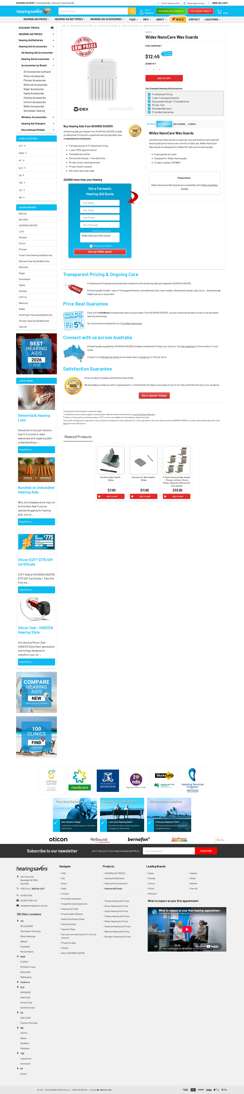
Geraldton (24, 1043)
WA (22, 197)
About (160, 19)
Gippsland (25, 946)
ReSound (23, 267)
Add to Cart (112, 496)
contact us (144, 357)
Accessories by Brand (33, 65)
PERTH (23, 1033)
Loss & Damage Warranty (144, 414)
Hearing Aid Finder (69, 908)
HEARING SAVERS (28, 225)
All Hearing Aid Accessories (37, 52)
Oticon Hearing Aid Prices (116, 906)
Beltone (23, 213)
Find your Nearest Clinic (167, 821)
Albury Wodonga (27, 936)
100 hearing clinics (110, 357)
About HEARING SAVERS (73, 953)
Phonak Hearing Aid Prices (116, 901)
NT (22, 160)
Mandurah (24, 1048)
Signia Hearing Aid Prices (116, 911)
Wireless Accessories (33, 117)
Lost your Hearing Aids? (120, 821)
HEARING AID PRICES (35, 19)
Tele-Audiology (188, 346)
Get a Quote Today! (71, 821)
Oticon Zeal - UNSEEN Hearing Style (35, 629)
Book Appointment (196, 3)
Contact (194, 19)
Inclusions (179, 124)
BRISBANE (25, 992)
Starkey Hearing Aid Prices (116, 916)
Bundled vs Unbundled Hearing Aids (36, 489)
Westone (23, 303)
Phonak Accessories (35, 80)
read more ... (27, 449)
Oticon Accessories (34, 76)
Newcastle (25, 972)
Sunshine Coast (27, 1007)
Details (151, 124)
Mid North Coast (28, 966)
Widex (22, 308)
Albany (23, 1038)
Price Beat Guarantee (131, 323)
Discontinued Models (33, 129)
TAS (22, 182)
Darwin (23, 1073)
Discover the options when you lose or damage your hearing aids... (124, 827)
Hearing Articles (68, 924)
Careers (64, 947)
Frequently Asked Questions (74, 903)
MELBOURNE (26, 926)
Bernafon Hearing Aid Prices (117, 936)
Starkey (23, 291)
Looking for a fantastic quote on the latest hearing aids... (78, 827)
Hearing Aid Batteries (69, 19)
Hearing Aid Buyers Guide (72, 919)
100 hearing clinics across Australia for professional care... (171, 827)
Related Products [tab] (78, 436)
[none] (103, 73)
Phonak (23, 249)
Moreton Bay (26, 1002)
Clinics (192, 124)
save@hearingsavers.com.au (34, 905)
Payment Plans (68, 929)
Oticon (22, 243)
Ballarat (24, 941)
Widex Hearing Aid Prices (116, 921)
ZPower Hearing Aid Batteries (34, 320)
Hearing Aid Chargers (33, 123)
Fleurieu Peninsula (28, 1022)
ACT (22, 145)
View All (23, 326)
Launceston (26, 1058)
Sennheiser (24, 279)
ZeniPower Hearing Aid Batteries (35, 314)
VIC (22, 190)
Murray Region (27, 951)
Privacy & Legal (68, 942)
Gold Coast (25, 997)
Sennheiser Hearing (34, 110)
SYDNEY (24, 961)
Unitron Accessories (35, 102)
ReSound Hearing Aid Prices (117, 926)
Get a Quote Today (200, 11)
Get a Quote (164, 124)
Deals (179, 19)
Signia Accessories (34, 93)
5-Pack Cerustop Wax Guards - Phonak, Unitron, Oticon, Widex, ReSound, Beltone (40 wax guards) (176, 481)
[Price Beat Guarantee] (75, 807)
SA (21, 175)
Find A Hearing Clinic (170, 3)
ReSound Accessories (35, 84)
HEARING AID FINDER (171, 11)
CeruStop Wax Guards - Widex (111, 478)
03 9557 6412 (26, 895)
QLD (22, 167)
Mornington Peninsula (30, 931)
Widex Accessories (34, 106)
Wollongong (25, 977)
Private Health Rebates (72, 914)
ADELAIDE (25, 1017)
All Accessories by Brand (37, 71)
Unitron (23, 296)
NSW (23, 153)
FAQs (132, 19)
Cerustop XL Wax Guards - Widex (143, 478)
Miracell (23, 237)
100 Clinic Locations (29, 914)
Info (146, 19)
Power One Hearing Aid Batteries (35, 255)
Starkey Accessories (35, 97)
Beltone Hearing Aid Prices (116, 931)
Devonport (25, 1063)
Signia (22, 285)
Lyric (21, 231)
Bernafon (23, 219)
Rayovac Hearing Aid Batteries (34, 261)
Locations (211, 19)
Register (149, 12)
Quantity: (151, 63)
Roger (22, 273)
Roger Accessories (34, 89)
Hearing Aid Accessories (106, 19)
